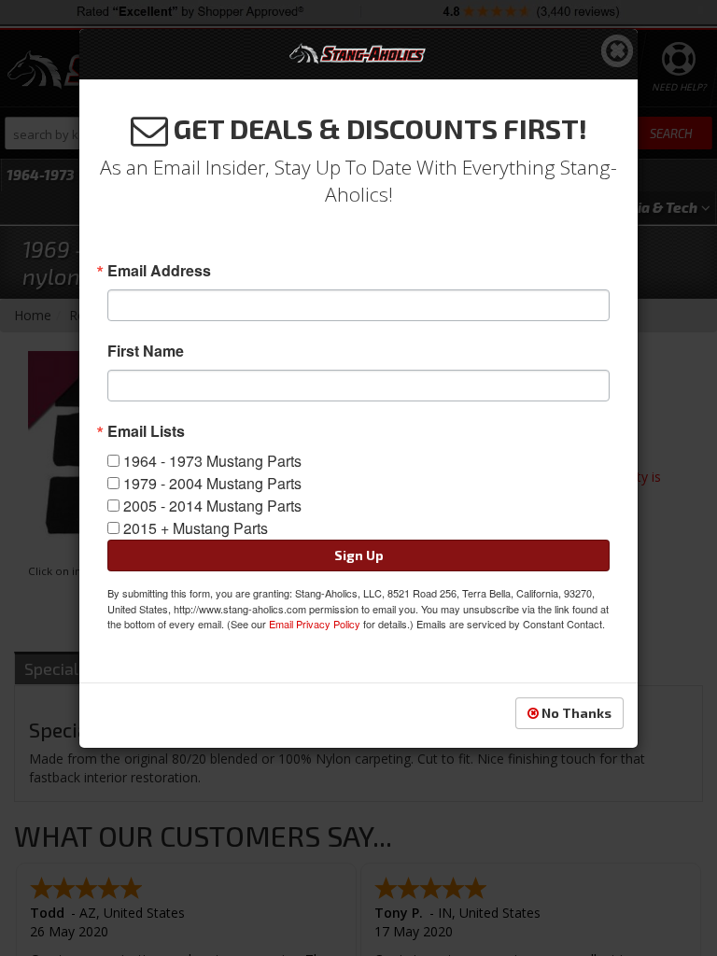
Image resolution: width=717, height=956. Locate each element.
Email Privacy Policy (314, 623)
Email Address (159, 270)
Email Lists (146, 431)
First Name (145, 351)
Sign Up (359, 555)
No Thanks (575, 713)
